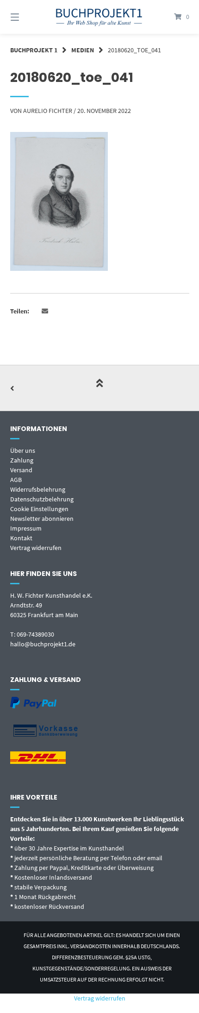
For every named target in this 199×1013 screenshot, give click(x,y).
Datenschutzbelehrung (42, 499)
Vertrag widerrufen (36, 548)
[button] (45, 311)
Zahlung (21, 460)
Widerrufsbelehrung (37, 489)
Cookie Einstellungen (39, 509)
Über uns (22, 450)
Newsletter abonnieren (42, 518)
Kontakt (21, 538)
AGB (16, 479)
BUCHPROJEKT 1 (33, 50)
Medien (82, 50)
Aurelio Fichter (47, 110)
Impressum (26, 528)
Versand (21, 470)
